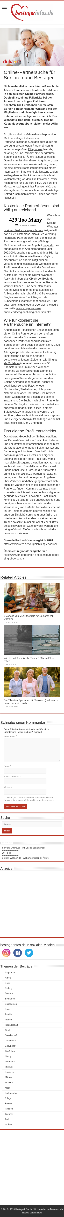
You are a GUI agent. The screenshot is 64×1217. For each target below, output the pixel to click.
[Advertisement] (32, 904)
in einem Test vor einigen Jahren (23, 230)
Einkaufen (10, 998)
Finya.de (48, 245)
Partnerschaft (11, 1093)
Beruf (7, 983)
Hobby (8, 1056)
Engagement (11, 1004)
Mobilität (9, 1082)
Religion (9, 1108)
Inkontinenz (10, 1061)
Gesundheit (10, 1046)
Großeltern (10, 1051)
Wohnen (9, 1124)
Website (8, 787)
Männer (8, 1077)
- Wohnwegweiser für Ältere (25, 858)
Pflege (8, 1098)
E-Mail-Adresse (12, 776)
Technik (9, 1114)
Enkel (8, 1009)
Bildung (8, 988)
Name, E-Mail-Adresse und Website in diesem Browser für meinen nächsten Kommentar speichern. (30, 798)
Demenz (9, 993)
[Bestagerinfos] (32, 12)
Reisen (8, 1103)
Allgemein (10, 972)
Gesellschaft (11, 1035)
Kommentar (10, 736)
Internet (8, 1067)
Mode (7, 1088)
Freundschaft (11, 1025)
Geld (7, 1030)
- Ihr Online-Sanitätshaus (24, 847)
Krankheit (9, 1072)
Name (7, 766)
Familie (8, 1014)
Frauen (8, 1019)
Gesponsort (10, 1040)
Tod (7, 1119)
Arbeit (8, 977)
